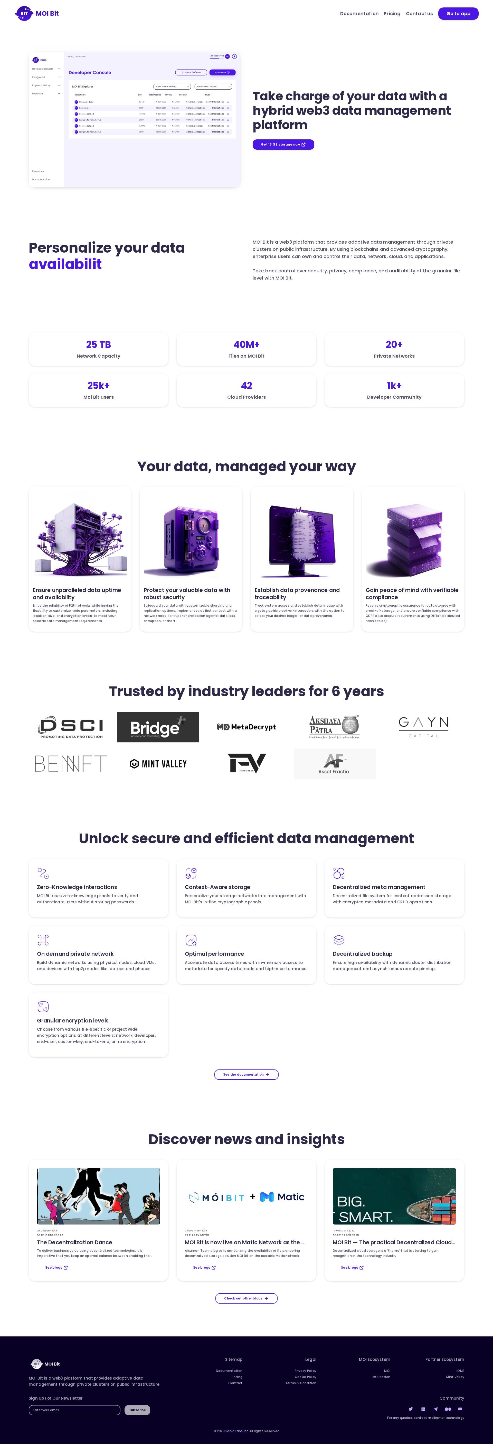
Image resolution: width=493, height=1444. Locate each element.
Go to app (458, 13)
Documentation (359, 13)
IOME (460, 1371)
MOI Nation (381, 1377)
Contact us (419, 13)
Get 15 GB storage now (280, 144)
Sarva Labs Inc (237, 1431)
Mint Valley (455, 1377)
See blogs (53, 1267)
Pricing (392, 13)
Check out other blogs (243, 1298)
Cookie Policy (305, 1377)
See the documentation (243, 1074)
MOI (387, 1371)
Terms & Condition (300, 1383)
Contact (235, 1383)
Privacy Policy (305, 1371)
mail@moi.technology (446, 1418)
